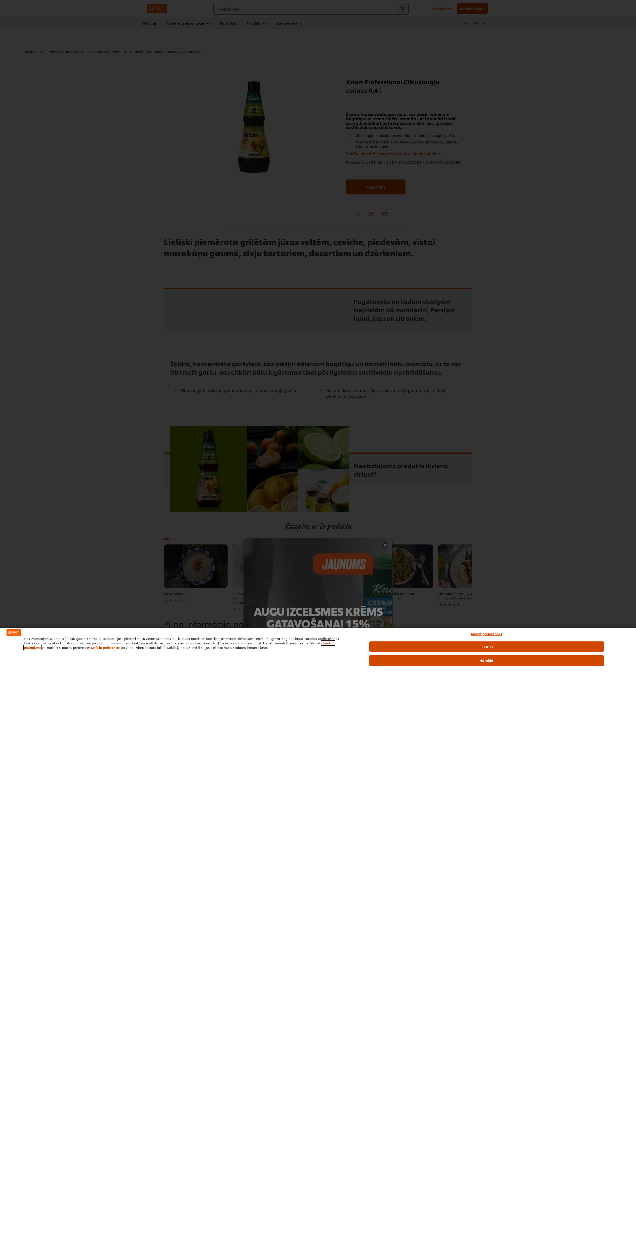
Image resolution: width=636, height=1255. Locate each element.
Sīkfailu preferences (105, 647)
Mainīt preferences (486, 633)
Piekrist (486, 646)
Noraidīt (486, 660)
